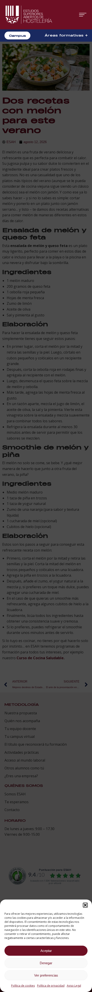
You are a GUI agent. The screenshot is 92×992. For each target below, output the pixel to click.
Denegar (46, 963)
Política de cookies (23, 986)
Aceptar (46, 951)
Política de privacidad (51, 986)
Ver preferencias (46, 975)
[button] (85, 905)
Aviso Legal (74, 986)
